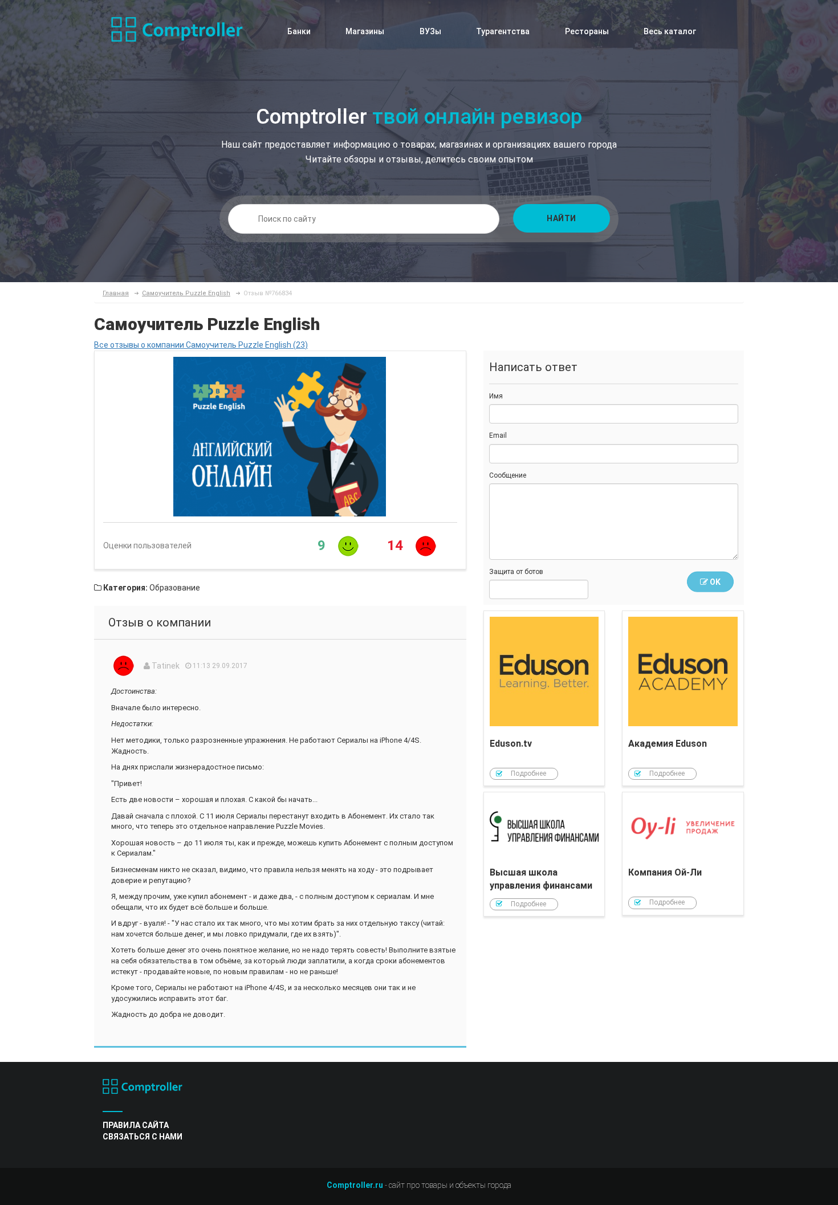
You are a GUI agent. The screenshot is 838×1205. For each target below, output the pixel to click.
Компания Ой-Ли (683, 853)
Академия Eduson (683, 698)
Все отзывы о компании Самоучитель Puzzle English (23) (201, 344)
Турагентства (503, 31)
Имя (496, 396)
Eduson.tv (544, 698)
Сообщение (507, 475)
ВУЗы (430, 31)
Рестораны (587, 31)
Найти (561, 218)
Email (498, 435)
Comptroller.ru (355, 1185)
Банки (299, 31)
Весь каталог (670, 31)
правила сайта (136, 1125)
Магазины (364, 31)
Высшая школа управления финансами (544, 854)
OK (714, 582)
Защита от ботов (516, 572)
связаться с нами (142, 1136)
